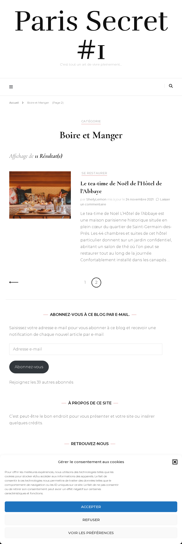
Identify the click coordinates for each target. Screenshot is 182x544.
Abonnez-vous (29, 367)
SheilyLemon (96, 199)
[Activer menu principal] (12, 87)
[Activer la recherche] (171, 86)
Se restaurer (94, 173)
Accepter (91, 506)
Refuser (91, 519)
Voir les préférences (91, 533)
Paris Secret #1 (91, 35)
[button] (175, 462)
